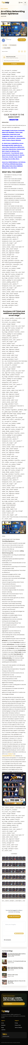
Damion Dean (21, 149)
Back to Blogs (4, 8)
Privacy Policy (18, 1025)
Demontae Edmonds (12, 155)
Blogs (2, 1027)
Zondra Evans (14, 130)
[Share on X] (25, 51)
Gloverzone (5, 157)
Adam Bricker (12, 149)
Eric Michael (13, 151)
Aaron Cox (5, 162)
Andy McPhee (15, 143)
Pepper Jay (13, 136)
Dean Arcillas (11, 159)
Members (3, 1025)
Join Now (3, 1029)
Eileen (17, 159)
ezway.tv (10, 754)
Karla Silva (5, 149)
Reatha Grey (13, 147)
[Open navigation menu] (25, 2)
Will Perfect (20, 147)
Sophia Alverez (17, 145)
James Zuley (5, 147)
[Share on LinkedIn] (19, 51)
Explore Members (8, 1003)
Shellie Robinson (13, 162)
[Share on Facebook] (22, 51)
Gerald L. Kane (13, 157)
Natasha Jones (6, 168)
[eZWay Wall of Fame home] (5, 3)
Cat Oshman (21, 162)
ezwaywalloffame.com (8, 756)
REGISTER (13, 119)
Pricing (16, 1023)
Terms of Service (18, 1027)
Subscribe (22, 39)
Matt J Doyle (5, 151)
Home (2, 1023)
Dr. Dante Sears (6, 143)
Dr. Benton (21, 155)
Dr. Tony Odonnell (14, 153)
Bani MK (10, 145)
